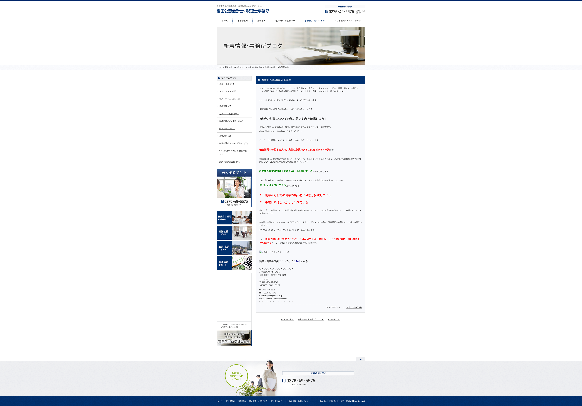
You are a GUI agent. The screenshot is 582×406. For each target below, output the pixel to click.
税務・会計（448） (227, 84)
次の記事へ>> (334, 319)
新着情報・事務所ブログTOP (311, 319)
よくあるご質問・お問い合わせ (347, 20)
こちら (297, 261)
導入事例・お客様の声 (285, 20)
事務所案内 (242, 20)
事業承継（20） (226, 136)
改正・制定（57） (227, 128)
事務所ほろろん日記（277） (231, 121)
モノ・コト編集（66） (229, 114)
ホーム (224, 20)
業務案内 (242, 401)
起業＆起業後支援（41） (230, 162)
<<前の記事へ (287, 319)
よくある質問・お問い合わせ (297, 401)
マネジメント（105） (228, 91)
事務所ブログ (276, 401)
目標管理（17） (226, 106)
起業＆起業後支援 (354, 307)
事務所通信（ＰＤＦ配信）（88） (234, 143)
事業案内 (261, 20)
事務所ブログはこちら (315, 20)
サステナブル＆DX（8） (230, 99)
